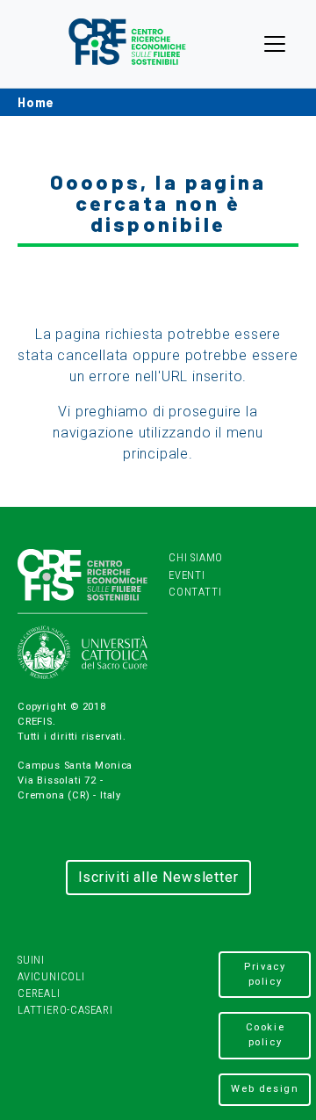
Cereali (39, 993)
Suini (31, 959)
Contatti (195, 591)
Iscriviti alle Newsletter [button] (158, 877)
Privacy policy (264, 974)
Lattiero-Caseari (65, 1009)
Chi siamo (196, 557)
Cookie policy (265, 1035)
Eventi (187, 575)
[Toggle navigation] (274, 44)
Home (36, 102)
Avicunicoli (51, 976)
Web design (264, 1089)
